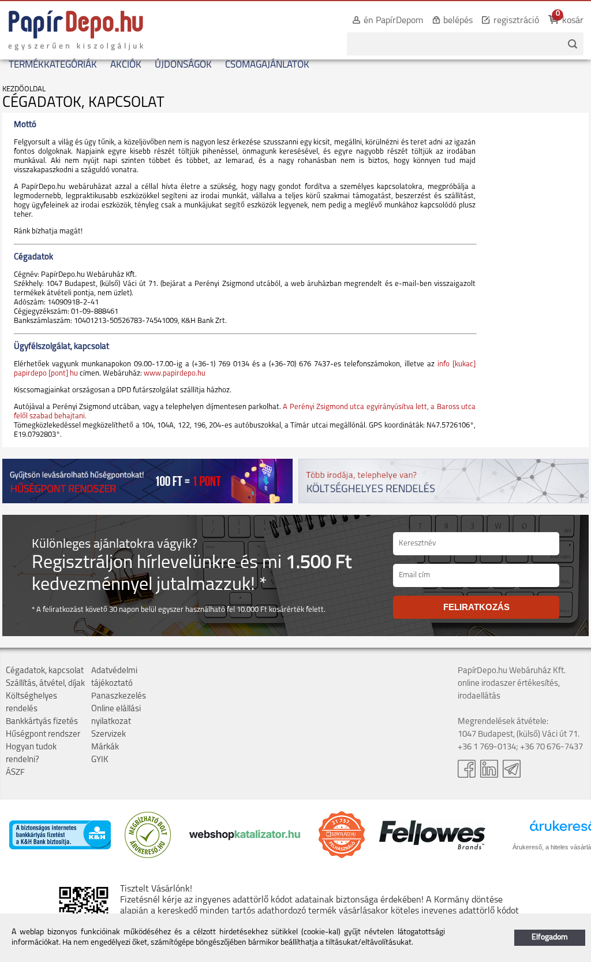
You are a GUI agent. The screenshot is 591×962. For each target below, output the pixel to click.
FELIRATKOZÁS (476, 607)
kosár (572, 20)
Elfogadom (550, 937)
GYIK (100, 760)
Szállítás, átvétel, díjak (45, 683)
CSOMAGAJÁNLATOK (267, 65)
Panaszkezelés (118, 696)
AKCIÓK (125, 65)
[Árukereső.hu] (148, 856)
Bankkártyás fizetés (42, 722)
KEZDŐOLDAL (24, 89)
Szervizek (108, 734)
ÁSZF (15, 772)
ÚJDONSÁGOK (183, 65)
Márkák (105, 747)
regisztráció (516, 20)
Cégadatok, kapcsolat (45, 671)
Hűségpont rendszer (43, 734)
